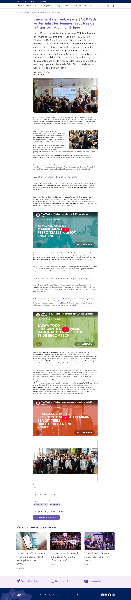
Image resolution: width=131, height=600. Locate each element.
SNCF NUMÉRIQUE (26, 5)
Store (66, 6)
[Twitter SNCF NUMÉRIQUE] (40, 494)
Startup (57, 6)
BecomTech (66, 303)
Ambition (88, 6)
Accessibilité (43, 595)
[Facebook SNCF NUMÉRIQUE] (35, 494)
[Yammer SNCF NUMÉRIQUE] (50, 494)
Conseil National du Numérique (69, 301)
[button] (94, 461)
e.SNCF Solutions (40, 504)
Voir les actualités (95, 581)
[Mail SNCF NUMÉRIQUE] (55, 494)
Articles (26, 12)
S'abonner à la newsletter (29, 581)
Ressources (77, 6)
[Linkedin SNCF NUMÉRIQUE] (45, 494)
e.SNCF (79, 119)
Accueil (18, 12)
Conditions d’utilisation (56, 595)
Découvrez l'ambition (62, 581)
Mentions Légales (70, 595)
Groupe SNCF (55, 504)
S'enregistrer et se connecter (46, 517)
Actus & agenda (45, 6)
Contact (79, 595)
